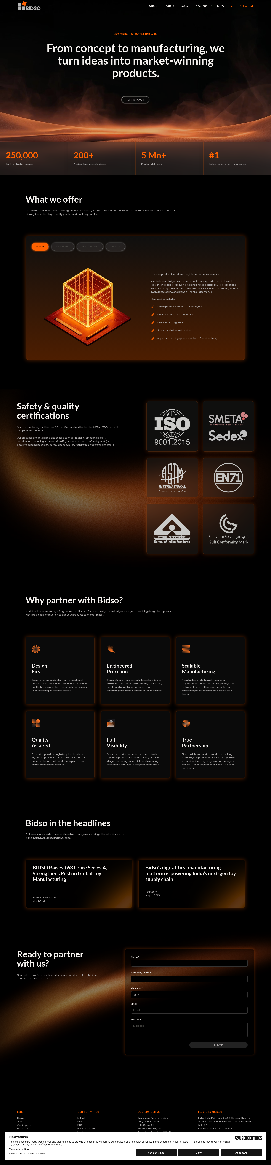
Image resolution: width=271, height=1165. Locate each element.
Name (135, 957)
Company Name (141, 972)
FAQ (79, 1125)
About (20, 1121)
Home (20, 1118)
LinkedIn (81, 1118)
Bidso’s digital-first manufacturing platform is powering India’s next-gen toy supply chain (190, 873)
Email (135, 1004)
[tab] (40, 247)
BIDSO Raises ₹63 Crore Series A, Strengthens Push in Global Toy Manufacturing (70, 873)
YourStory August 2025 (152, 893)
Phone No (137, 988)
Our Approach (25, 1125)
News (80, 1121)
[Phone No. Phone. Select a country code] (136, 994)
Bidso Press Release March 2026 (44, 899)
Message (137, 1019)
